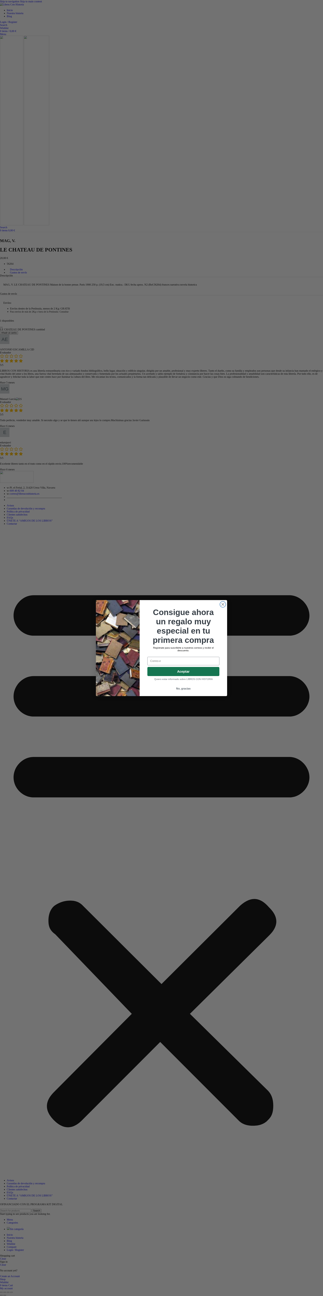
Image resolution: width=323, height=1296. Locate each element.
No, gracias (183, 688)
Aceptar (183, 671)
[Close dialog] (223, 604)
